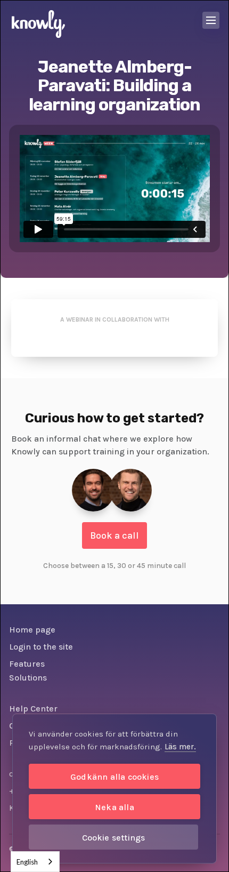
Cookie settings (113, 838)
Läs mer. (180, 746)
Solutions (28, 678)
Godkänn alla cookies (114, 777)
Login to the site (41, 647)
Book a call (114, 535)
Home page (32, 630)
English (27, 862)
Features (27, 664)
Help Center (33, 708)
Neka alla (114, 807)
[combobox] (35, 861)
